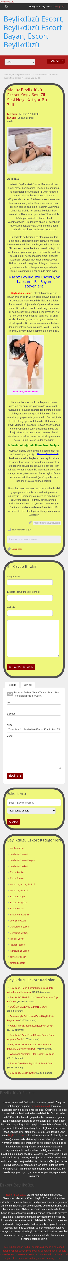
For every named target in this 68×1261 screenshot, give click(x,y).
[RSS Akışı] (6, 6)
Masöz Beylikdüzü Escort (47, 523)
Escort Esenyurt (18, 896)
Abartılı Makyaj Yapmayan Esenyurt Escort (31, 1025)
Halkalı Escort (17, 938)
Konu (9, 725)
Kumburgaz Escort (19, 951)
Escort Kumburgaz (19, 914)
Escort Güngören (18, 902)
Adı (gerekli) (13, 576)
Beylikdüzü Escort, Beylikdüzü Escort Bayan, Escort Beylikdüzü (33, 31)
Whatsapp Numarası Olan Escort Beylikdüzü (32, 1054)
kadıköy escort (37, 1258)
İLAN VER (56, 61)
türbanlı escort (17, 963)
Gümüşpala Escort (19, 926)
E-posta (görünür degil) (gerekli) (23, 592)
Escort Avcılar (17, 872)
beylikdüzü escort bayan (22, 860)
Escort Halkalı (17, 908)
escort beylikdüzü (19, 890)
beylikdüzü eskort (19, 866)
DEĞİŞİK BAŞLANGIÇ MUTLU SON (28, 1007)
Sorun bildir (17, 549)
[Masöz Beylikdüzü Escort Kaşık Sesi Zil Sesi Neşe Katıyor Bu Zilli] (29, 149)
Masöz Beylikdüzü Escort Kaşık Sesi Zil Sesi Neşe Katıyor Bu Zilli (27, 97)
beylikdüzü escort (24, 74)
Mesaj (10, 736)
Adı (8, 702)
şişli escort (45, 1247)
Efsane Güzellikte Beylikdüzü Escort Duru (31, 1063)
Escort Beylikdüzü (16, 1194)
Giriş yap (58, 6)
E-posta (11, 713)
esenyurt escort (18, 920)
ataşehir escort (20, 1258)
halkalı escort (31, 1247)
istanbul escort (17, 945)
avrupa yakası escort (14, 1250)
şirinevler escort (18, 957)
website (11, 607)
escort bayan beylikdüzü (22, 884)
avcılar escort (7, 1)
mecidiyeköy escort (37, 1250)
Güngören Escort (18, 932)
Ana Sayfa (9, 74)
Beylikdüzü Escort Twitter (23, 1073)
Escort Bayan (17, 878)
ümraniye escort (54, 1258)
